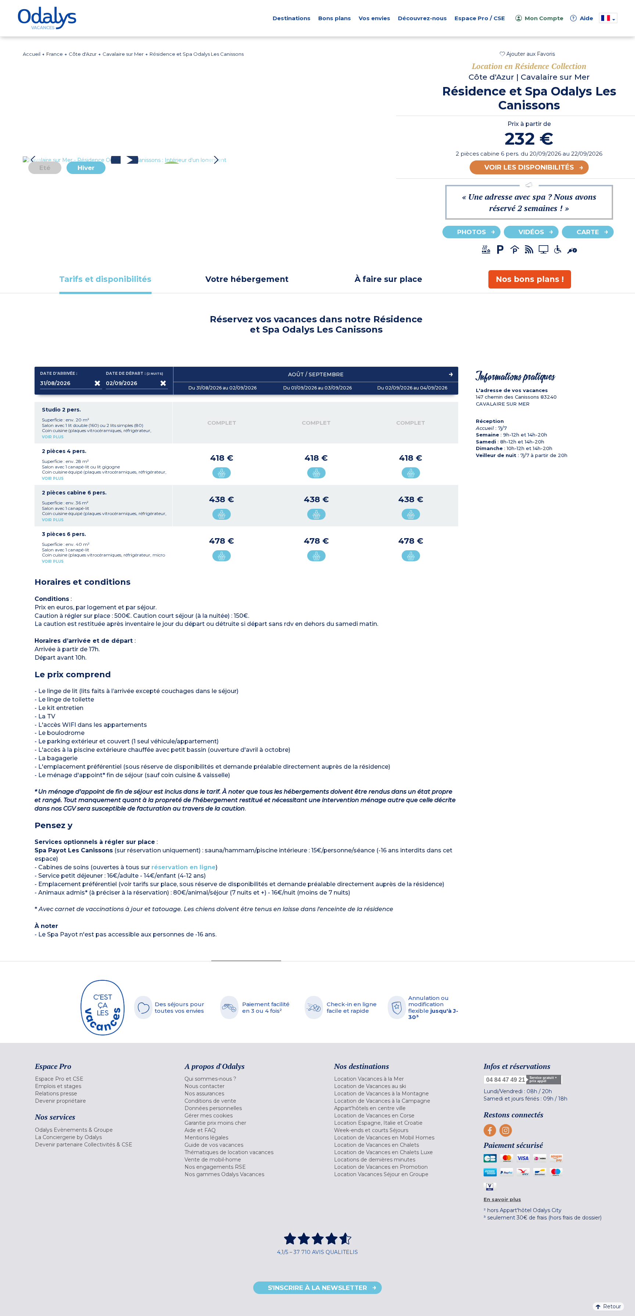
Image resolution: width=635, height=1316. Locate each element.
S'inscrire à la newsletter (317, 1287)
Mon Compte (544, 18)
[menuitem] (100, 1079)
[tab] (105, 279)
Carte (588, 232)
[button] (527, 54)
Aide (583, 18)
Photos (471, 232)
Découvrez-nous (422, 18)
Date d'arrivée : (58, 374)
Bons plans (334, 18)
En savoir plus (502, 1199)
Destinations (292, 18)
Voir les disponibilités (529, 167)
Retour (612, 1306)
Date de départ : (135, 374)
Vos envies (374, 18)
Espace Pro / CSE (480, 18)
